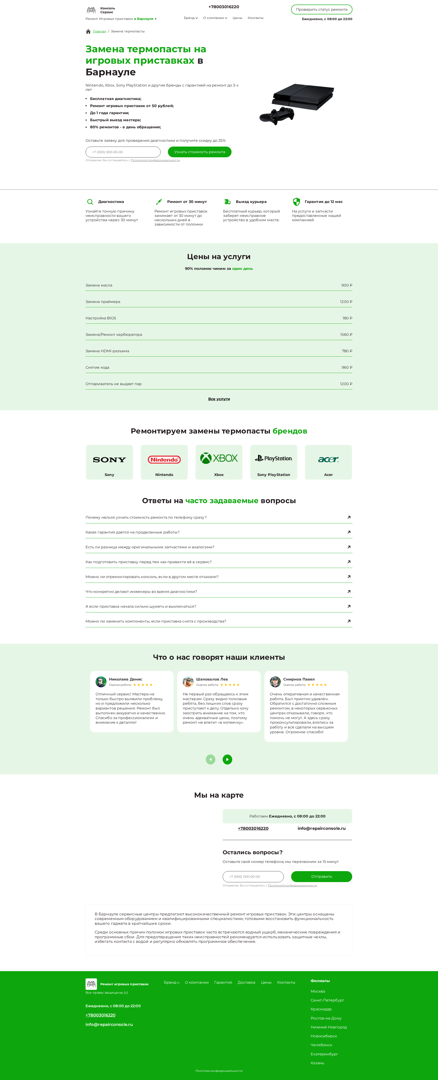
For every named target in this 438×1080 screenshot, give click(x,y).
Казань (317, 1063)
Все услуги (219, 399)
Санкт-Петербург (327, 1000)
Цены (237, 18)
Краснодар (321, 1009)
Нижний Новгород (329, 1027)
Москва (318, 991)
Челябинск (321, 1045)
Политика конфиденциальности (219, 1070)
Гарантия (223, 982)
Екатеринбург (324, 1054)
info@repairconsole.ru (322, 828)
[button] (227, 759)
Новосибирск (324, 1036)
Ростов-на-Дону (326, 1018)
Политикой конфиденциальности (155, 160)
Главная (99, 31)
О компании (213, 18)
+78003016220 (224, 7)
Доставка (247, 982)
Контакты (256, 18)
